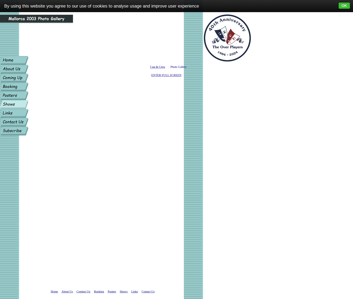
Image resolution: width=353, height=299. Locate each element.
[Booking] (14, 86)
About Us (67, 291)
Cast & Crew (157, 66)
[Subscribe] (14, 131)
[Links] (14, 113)
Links (134, 291)
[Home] (14, 60)
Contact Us (148, 291)
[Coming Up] (14, 78)
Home (54, 291)
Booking (99, 291)
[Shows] (14, 104)
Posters (112, 291)
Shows (124, 291)
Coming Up (83, 291)
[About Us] (14, 69)
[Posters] (14, 95)
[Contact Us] (14, 122)
